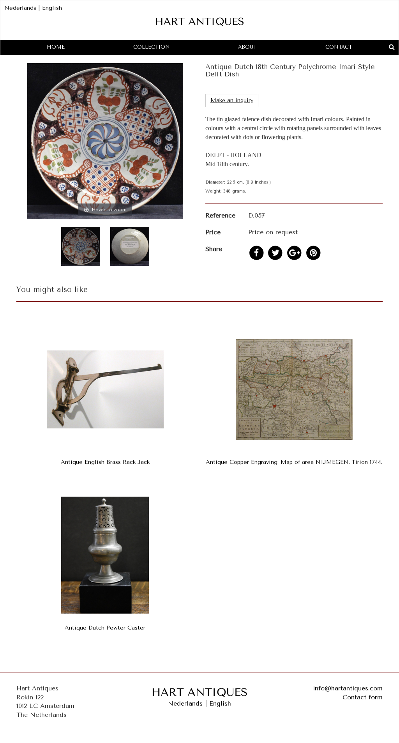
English (52, 8)
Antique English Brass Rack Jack (105, 462)
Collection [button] (151, 47)
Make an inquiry (231, 100)
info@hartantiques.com (348, 688)
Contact (338, 47)
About (247, 47)
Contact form (363, 697)
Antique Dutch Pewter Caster (105, 627)
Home (56, 47)
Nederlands (20, 8)
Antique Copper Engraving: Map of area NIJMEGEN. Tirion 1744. (294, 462)
